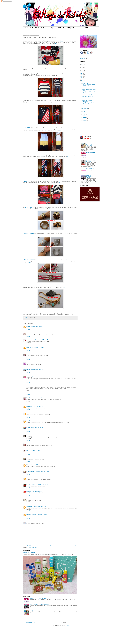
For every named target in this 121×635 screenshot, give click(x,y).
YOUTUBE (78, 27)
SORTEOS (87, 27)
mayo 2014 (84, 114)
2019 (82, 73)
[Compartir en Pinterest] (34, 317)
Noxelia (27, 354)
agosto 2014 (84, 109)
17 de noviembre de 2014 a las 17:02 (37, 347)
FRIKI (64, 27)
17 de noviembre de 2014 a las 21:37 (37, 420)
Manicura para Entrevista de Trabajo (88, 105)
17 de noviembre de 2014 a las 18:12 (37, 369)
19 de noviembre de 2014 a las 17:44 (39, 506)
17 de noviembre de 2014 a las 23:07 (35, 443)
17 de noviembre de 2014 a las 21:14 (36, 413)
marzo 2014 (84, 117)
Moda (48, 318)
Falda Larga (27, 127)
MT (50, 318)
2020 (82, 71)
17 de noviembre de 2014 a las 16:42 (36, 326)
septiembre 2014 (85, 108)
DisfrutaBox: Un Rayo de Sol (29, 552)
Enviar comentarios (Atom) (32, 547)
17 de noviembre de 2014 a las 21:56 (36, 427)
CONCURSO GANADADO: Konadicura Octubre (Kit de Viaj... (88, 85)
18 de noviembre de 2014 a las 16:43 (42, 484)
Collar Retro (27, 286)
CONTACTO (93, 27)
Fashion (43, 318)
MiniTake (61, 41)
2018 (82, 74)
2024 (82, 65)
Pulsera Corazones (29, 259)
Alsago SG (28, 420)
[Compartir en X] (31, 317)
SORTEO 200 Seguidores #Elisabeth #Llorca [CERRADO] (39, 604)
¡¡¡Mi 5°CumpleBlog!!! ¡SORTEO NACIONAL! (90, 169)
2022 (82, 68)
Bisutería (28, 318)
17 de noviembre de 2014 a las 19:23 (37, 397)
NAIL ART (31, 27)
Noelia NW (28, 397)
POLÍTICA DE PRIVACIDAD (30, 622)
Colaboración (34, 318)
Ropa (54, 318)
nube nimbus (28, 347)
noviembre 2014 (85, 83)
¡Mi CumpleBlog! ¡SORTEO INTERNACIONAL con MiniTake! (40, 598)
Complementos (39, 318)
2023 (82, 67)
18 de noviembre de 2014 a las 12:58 (42, 471)
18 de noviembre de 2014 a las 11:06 (42, 458)
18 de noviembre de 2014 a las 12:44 (36, 464)
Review (52, 318)
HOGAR (68, 27)
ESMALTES (37, 27)
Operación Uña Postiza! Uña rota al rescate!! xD (91, 161)
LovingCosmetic (29, 406)
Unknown (28, 326)
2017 (82, 76)
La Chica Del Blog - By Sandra (31, 376)
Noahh (27, 491)
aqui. (56, 43)
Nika (27, 450)
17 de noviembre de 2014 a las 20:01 (39, 406)
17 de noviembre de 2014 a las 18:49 (44, 376)
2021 (82, 70)
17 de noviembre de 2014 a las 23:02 (40, 435)
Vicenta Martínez (29, 506)
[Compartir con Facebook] (33, 317)
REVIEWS (73, 27)
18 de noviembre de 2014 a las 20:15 (35, 491)
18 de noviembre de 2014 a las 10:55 (34, 450)
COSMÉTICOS (43, 27)
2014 (82, 80)
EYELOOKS (50, 27)
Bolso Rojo (27, 181)
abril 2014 (84, 115)
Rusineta (28, 427)
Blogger (68, 625)
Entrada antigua (74, 545)
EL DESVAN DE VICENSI (30, 484)
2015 (82, 79)
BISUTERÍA (60, 27)
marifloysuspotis (29, 362)
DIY (83, 27)
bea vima (28, 333)
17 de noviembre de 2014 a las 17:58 (39, 362)
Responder (28, 329)
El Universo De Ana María (31, 458)
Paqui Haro (28, 369)
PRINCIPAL (26, 27)
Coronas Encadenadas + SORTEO (88, 96)
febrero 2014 (84, 118)
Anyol (27, 443)
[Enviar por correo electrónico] (29, 317)
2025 (82, 64)
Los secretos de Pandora (31, 471)
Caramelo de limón (29, 435)
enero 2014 (84, 120)
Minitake (48, 68)
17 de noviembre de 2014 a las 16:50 (36, 333)
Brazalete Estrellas (29, 233)
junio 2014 (84, 112)
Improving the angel (30, 514)
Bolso (31, 318)
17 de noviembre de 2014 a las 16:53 (41, 339)
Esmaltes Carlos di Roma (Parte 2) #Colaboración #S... (88, 98)
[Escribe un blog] (30, 317)
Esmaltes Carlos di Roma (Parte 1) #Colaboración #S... (88, 103)
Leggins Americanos (29, 155)
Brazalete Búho (28, 207)
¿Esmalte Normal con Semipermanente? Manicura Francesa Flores (91, 144)
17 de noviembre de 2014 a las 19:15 (36, 385)
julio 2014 (84, 111)
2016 (82, 77)
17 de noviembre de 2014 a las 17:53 (36, 354)
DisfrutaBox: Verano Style (34, 610)
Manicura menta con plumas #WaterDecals (87, 101)
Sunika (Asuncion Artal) (30, 339)
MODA (55, 27)
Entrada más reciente (27, 545)
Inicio (51, 545)
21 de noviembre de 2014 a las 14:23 (40, 514)
